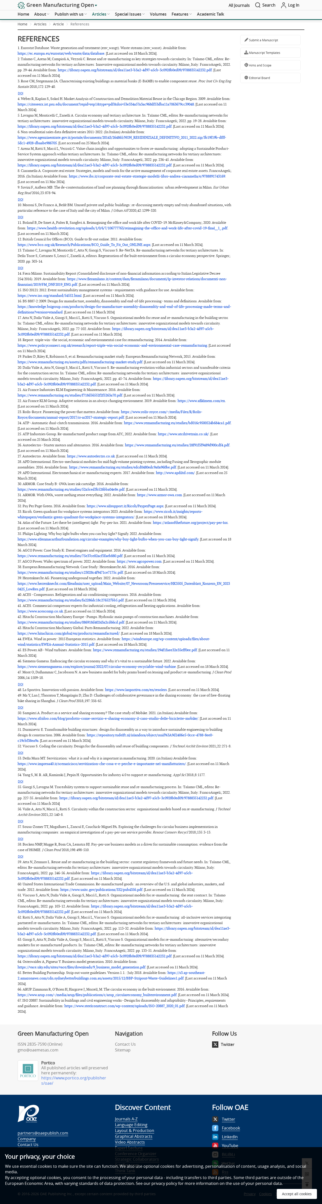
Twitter (227, 1044)
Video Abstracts (130, 1142)
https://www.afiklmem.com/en (201, 401)
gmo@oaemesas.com (38, 1050)
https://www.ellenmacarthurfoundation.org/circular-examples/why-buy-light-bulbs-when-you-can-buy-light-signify (108, 539)
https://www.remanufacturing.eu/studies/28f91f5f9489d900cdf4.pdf (177, 445)
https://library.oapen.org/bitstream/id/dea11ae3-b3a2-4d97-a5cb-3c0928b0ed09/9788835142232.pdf (135, 70)
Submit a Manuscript (263, 40)
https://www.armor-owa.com (159, 495)
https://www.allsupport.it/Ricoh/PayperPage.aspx (125, 506)
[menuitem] (23, 14)
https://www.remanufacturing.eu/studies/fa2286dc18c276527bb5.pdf (71, 600)
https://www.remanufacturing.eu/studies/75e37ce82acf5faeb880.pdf (70, 556)
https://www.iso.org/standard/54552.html (50, 296)
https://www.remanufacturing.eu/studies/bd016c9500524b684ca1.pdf (177, 423)
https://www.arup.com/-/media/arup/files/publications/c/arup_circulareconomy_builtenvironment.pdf (97, 995)
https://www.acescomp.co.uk (40, 611)
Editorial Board (259, 78)
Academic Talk (210, 14)
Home (23, 14)
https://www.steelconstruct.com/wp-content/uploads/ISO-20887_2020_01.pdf (124, 1006)
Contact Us (125, 1044)
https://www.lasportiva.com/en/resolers (136, 690)
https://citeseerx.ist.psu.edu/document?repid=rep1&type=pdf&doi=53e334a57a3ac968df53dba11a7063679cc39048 (106, 104)
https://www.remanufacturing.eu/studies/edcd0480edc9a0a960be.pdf (122, 467)
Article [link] (58, 24)
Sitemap (123, 1050)
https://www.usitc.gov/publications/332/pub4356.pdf (101, 890)
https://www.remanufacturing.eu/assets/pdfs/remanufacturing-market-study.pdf (80, 362)
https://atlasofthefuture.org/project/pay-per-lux (190, 523)
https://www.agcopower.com (139, 561)
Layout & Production (134, 1130)
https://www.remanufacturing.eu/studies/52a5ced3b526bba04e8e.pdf (71, 489)
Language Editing (131, 1124)
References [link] (79, 24)
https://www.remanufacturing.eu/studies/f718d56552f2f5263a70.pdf (70, 395)
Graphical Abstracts (133, 1136)
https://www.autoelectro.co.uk (91, 456)
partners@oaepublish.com (43, 1133)
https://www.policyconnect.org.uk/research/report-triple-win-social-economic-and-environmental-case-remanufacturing (112, 345)
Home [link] (22, 24)
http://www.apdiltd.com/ (175, 473)
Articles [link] (40, 24)
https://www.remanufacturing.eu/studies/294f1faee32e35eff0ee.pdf (145, 650)
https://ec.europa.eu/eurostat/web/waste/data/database (61, 53)
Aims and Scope (259, 65)
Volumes (158, 14)
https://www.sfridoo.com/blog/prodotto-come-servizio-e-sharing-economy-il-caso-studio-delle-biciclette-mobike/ (108, 718)
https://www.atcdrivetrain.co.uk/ (183, 434)
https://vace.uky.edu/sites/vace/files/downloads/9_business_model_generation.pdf (81, 967)
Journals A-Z (126, 1119)
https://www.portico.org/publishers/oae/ (73, 1080)
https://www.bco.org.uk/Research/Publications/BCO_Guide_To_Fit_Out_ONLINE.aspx (84, 245)
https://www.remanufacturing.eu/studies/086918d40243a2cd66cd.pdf (71, 622)
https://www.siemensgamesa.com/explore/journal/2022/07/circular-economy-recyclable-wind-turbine (97, 667)
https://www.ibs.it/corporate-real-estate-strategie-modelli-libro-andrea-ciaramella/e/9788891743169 (147, 176)
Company (27, 1139)
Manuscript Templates (264, 53)
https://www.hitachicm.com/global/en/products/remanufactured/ (68, 633)
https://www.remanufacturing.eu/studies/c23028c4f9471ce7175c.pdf (70, 572)
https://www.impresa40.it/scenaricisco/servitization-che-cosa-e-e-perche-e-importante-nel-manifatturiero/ (102, 764)
